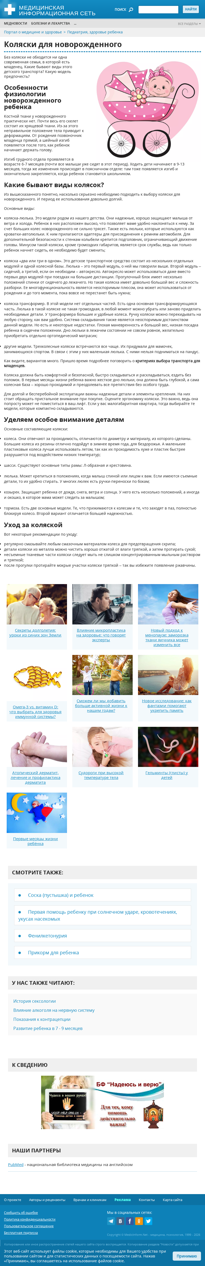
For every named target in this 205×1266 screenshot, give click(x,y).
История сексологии (34, 1001)
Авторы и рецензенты (47, 1199)
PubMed (15, 1164)
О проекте (12, 1199)
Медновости (15, 23)
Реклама (123, 1199)
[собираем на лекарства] (102, 1108)
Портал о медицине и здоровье (33, 31)
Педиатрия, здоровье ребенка (95, 31)
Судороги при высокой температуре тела (101, 775)
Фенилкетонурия (47, 935)
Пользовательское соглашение (29, 1226)
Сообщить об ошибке (21, 1212)
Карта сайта (172, 1199)
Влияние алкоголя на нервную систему (53, 1010)
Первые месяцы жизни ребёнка (35, 841)
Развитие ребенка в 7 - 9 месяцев (47, 1028)
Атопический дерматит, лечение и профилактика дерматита (35, 777)
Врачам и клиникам (90, 1199)
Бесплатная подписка (21, 1232)
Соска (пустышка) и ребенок (60, 895)
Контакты (147, 1199)
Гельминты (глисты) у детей (166, 775)
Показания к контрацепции (41, 1019)
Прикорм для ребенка (53, 952)
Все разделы (188, 24)
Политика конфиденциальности (30, 1219)
